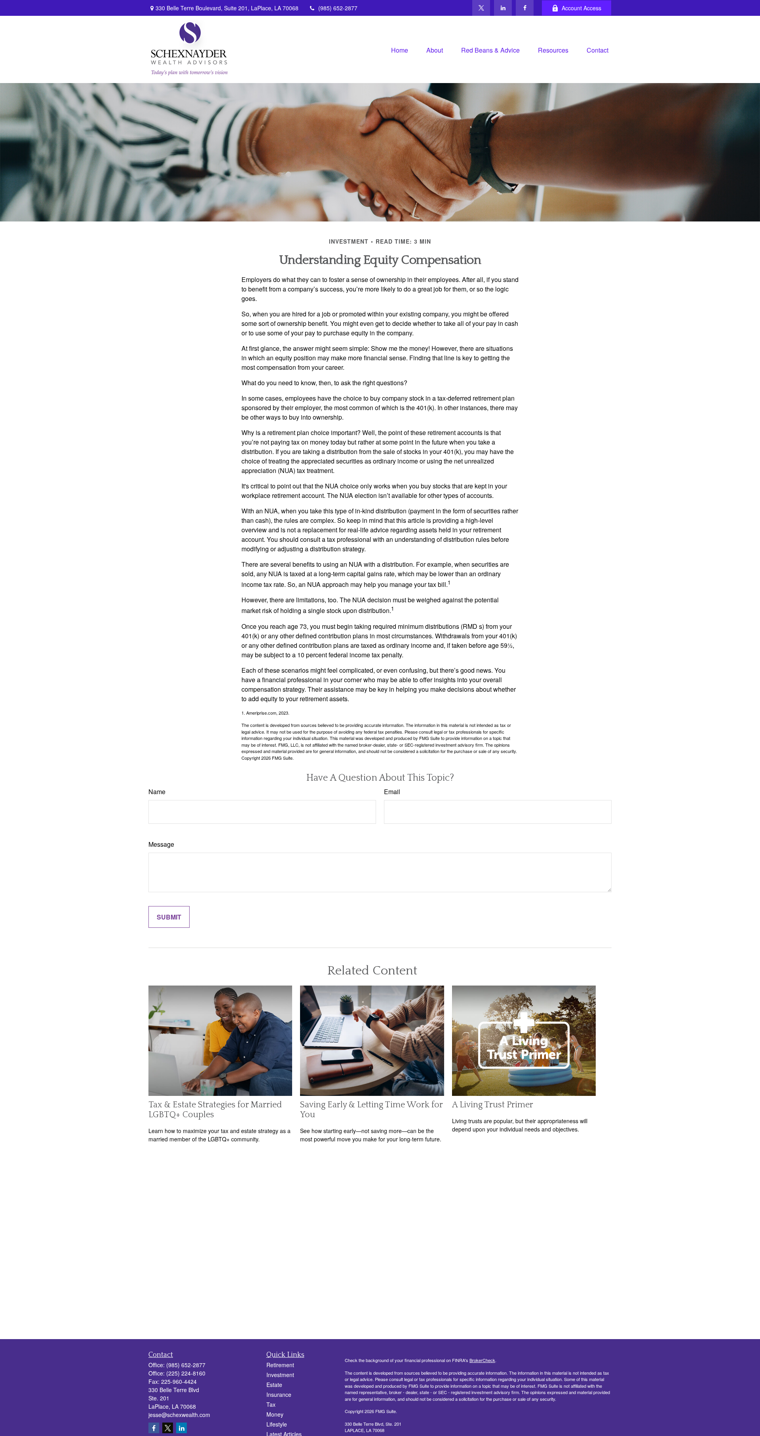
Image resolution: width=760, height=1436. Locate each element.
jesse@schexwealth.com (179, 1415)
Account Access (581, 8)
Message (161, 844)
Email (392, 791)
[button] (399, 49)
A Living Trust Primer (492, 1105)
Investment (280, 1375)
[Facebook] (525, 8)
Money (274, 1414)
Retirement (280, 1365)
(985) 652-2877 (337, 8)
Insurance (278, 1394)
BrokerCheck (482, 1360)
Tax (271, 1404)
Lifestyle (276, 1424)
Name (156, 791)
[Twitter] (481, 8)
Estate (274, 1385)
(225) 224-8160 (185, 1373)
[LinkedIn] (503, 8)
